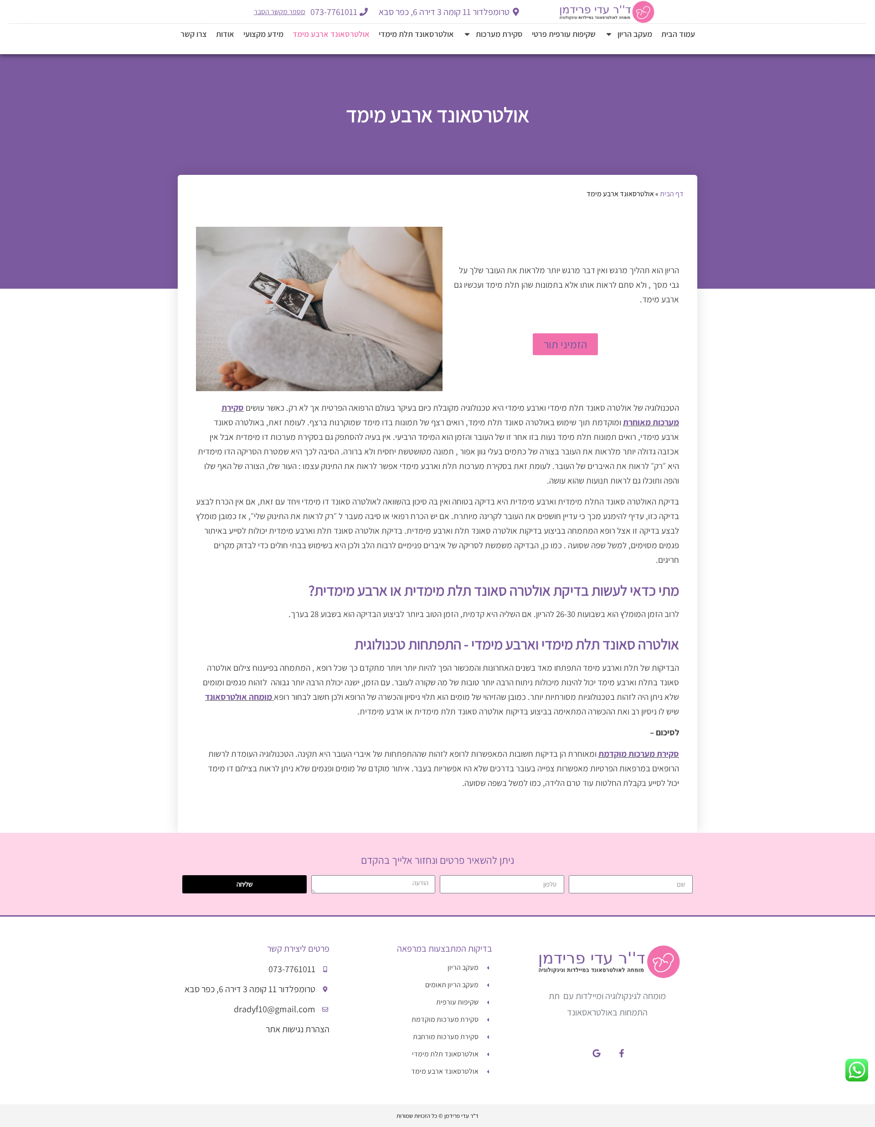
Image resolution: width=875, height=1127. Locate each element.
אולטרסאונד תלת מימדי (416, 34)
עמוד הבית (678, 34)
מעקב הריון (635, 34)
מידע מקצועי (263, 34)
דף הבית (672, 194)
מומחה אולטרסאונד (238, 696)
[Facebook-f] (621, 1052)
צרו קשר (193, 34)
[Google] (596, 1052)
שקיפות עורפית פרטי (564, 34)
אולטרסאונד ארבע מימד (331, 34)
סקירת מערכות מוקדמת (638, 753)
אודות (225, 34)
